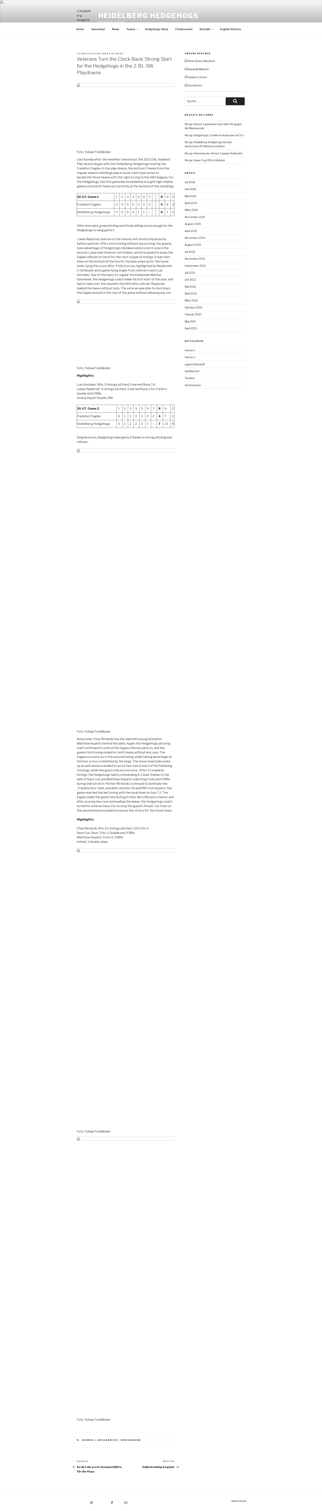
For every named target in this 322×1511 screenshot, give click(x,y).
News (115, 29)
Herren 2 (190, 357)
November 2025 (195, 217)
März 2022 (191, 300)
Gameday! (98, 29)
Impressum (238, 1500)
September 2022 (195, 265)
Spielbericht (108, 1440)
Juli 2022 (190, 272)
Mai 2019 (190, 321)
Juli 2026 (190, 182)
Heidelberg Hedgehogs (148, 16)
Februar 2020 (193, 314)
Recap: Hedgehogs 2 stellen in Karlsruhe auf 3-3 (214, 135)
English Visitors (230, 29)
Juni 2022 (190, 279)
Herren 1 (89, 1440)
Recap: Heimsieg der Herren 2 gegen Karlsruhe (214, 153)
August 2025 (193, 223)
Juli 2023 (190, 251)
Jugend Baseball (195, 364)
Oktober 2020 (193, 307)
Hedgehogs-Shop (156, 29)
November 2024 (195, 237)
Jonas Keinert (112, 53)
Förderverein (183, 29)
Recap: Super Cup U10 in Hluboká (205, 160)
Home (80, 29)
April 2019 (191, 328)
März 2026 (191, 209)
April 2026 (191, 203)
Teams (130, 29)
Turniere (190, 378)
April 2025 (191, 231)
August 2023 (193, 244)
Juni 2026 (190, 189)
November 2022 (195, 258)
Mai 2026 (190, 196)
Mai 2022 (190, 286)
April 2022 (191, 293)
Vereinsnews (130, 1440)
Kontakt (205, 29)
